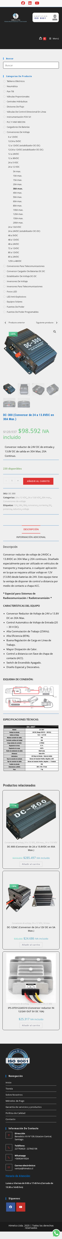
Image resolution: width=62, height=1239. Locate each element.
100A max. (18, 209)
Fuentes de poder (15, 306)
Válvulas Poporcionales (18, 96)
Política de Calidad (15, 1113)
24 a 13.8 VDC (14, 226)
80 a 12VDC (13, 252)
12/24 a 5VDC (14, 141)
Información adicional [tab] (31, 537)
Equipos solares (14, 301)
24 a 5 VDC (13, 162)
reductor (17, 509)
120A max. (18, 214)
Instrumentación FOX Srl (19, 116)
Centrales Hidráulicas (17, 101)
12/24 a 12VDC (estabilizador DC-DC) (25, 149)
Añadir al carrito (38, 481)
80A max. (17, 205)
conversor (33, 505)
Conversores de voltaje (18, 132)
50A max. (17, 197)
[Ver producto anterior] (5, 322)
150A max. (18, 218)
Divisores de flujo (15, 106)
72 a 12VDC (13, 248)
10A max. (17, 175)
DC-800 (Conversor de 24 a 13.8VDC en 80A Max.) (31, 848)
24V (20, 505)
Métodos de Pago (15, 1100)
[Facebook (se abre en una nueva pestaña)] (24, 3)
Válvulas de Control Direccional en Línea (26, 111)
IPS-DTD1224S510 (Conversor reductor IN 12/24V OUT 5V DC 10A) (31, 1009)
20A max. (17, 184)
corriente (43, 505)
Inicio (9, 1082)
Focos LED (12, 291)
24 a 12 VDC (14, 166)
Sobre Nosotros (14, 1094)
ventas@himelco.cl (24, 1168)
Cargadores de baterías (18, 126)
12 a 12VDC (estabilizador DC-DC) (24, 145)
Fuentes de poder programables (23, 311)
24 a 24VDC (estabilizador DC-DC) (24, 231)
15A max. (17, 179)
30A (25, 505)
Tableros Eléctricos (16, 81)
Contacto (11, 1119)
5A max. (17, 171)
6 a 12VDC (13, 136)
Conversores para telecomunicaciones (25, 266)
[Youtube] (20, 1207)
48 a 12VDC (13, 239)
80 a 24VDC (13, 256)
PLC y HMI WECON (16, 121)
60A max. (17, 201)
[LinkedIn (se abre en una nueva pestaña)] (30, 3)
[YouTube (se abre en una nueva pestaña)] (37, 3)
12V (16, 505)
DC (50, 505)
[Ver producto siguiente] (56, 322)
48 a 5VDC (13, 235)
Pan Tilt (10, 91)
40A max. (17, 192)
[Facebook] (10, 1207)
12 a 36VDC (13, 158)
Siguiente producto (44, 322)
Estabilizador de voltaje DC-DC (22, 276)
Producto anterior (17, 322)
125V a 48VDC (14, 260)
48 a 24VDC (13, 243)
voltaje (25, 509)
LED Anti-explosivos (16, 296)
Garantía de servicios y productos (24, 1106)
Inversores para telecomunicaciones (24, 286)
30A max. (18, 188)
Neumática (12, 86)
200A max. (18, 222)
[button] (54, 331)
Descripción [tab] (31, 529)
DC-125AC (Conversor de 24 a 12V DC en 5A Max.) (31, 929)
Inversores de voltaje (17, 281)
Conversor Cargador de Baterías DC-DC (26, 271)
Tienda (9, 1088)
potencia (7, 509)
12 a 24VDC (13, 153)
